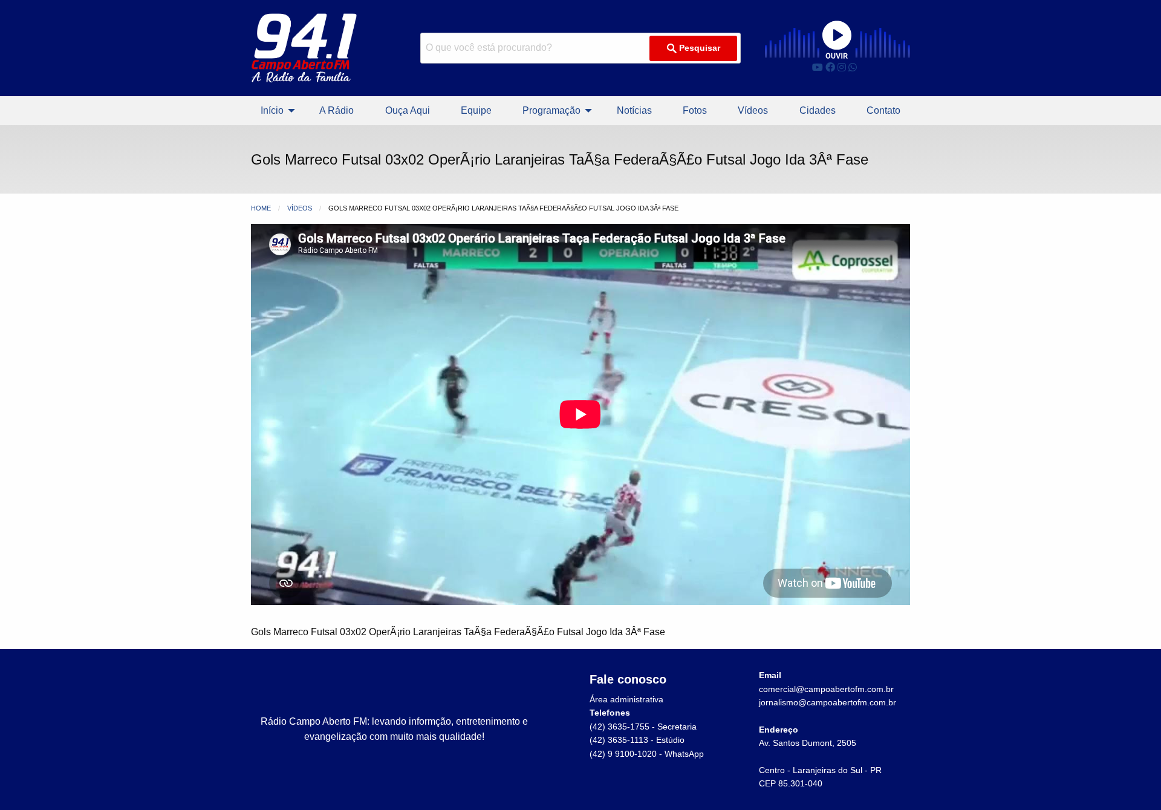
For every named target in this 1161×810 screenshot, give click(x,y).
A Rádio (336, 110)
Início (272, 110)
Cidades (817, 110)
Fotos (695, 110)
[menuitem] (274, 110)
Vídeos (753, 110)
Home (261, 208)
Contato (883, 110)
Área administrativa (626, 699)
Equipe (476, 110)
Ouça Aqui (407, 110)
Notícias (634, 110)
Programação (551, 110)
